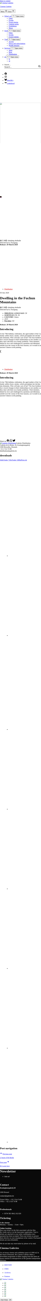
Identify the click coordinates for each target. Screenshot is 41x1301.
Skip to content (5, 1)
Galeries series (14, 24)
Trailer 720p (7, 460)
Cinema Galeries (5, 6)
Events (11, 20)
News (11, 28)
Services (7, 48)
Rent (10, 52)
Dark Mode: (5, 1300)
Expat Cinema (14, 37)
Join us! (7, 1176)
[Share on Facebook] (8, 441)
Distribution (13, 54)
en (5, 57)
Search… (7, 65)
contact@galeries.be (7, 1196)
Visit (6, 39)
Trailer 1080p (16, 460)
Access (11, 42)
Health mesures (14, 45)
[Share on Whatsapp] (11, 441)
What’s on (7, 16)
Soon (6, 31)
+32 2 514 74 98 (16, 1199)
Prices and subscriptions (17, 43)
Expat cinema (13, 22)
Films (11, 18)
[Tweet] (14, 441)
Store (10, 50)
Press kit (24, 460)
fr (9, 59)
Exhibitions (13, 26)
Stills (1, 460)
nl (9, 61)
